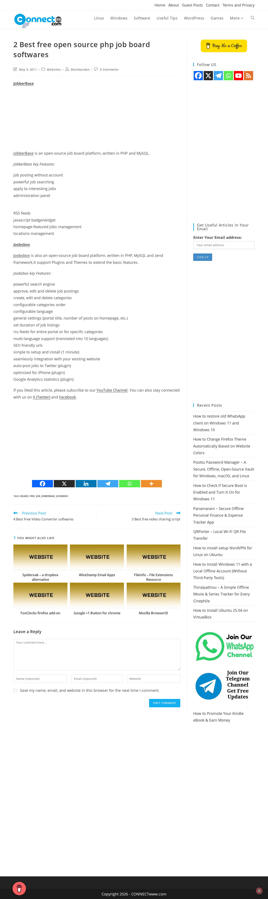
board (24, 496)
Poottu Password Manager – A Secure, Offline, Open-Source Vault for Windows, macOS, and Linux (223, 469)
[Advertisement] (96, 120)
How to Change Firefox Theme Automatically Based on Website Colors (221, 446)
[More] (151, 483)
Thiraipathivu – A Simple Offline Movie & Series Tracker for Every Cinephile (221, 594)
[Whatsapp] (129, 483)
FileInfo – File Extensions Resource (153, 577)
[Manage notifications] (259, 890)
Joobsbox (21, 255)
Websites (54, 69)
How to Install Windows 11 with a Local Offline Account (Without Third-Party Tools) (222, 571)
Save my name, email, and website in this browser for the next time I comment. (90, 690)
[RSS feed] (248, 75)
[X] (64, 483)
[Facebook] (42, 483)
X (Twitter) (41, 397)
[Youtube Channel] (238, 75)
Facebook (67, 397)
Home (160, 5)
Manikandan (80, 69)
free (32, 496)
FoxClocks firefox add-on (40, 613)
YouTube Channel (112, 390)
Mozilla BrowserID (153, 613)
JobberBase (48, 496)
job (38, 496)
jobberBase (23, 153)
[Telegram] (107, 483)
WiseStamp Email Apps (97, 575)
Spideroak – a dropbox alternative (40, 577)
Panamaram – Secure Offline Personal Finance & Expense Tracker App (218, 515)
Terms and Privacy (239, 5)
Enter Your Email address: (217, 237)
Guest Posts (192, 5)
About (173, 5)
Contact (212, 5)
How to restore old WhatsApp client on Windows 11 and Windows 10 (219, 423)
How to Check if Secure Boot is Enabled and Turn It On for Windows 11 (220, 492)
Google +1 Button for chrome (97, 613)
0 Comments (109, 69)
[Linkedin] (86, 483)
